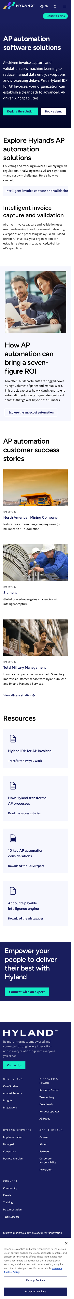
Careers (43, 1137)
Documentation (12, 1210)
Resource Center (49, 1090)
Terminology (46, 1097)
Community (10, 1188)
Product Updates (49, 1112)
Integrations (10, 1108)
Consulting (9, 1152)
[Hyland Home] (19, 6)
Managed (8, 1144)
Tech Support (11, 1217)
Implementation (12, 1137)
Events (7, 1195)
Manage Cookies (35, 1280)
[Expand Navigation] (65, 7)
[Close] (66, 1243)
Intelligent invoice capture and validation (37, 190)
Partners (44, 1152)
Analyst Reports (12, 1093)
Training (8, 1203)
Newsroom (45, 1170)
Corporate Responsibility (47, 1161)
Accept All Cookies (35, 1291)
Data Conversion (13, 1159)
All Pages (44, 1119)
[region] (35, 1268)
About (43, 1144)
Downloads (46, 1104)
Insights (7, 1101)
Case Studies (10, 1086)
